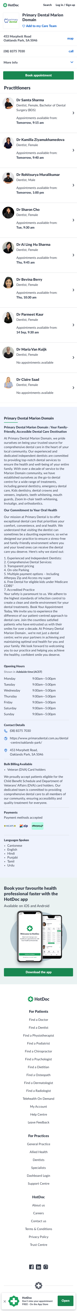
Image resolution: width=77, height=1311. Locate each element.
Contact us (38, 1221)
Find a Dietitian (38, 1067)
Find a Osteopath (38, 1075)
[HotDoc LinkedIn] (38, 1267)
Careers (38, 1213)
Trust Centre (38, 1244)
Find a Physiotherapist (38, 1035)
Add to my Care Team (41, 26)
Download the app (39, 972)
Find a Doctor (38, 1019)
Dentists (38, 1160)
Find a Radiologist (38, 1090)
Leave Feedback (38, 1122)
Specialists (38, 1167)
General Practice (38, 1144)
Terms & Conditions (38, 1229)
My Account (38, 1106)
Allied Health (39, 1152)
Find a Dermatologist (38, 1083)
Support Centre (38, 1183)
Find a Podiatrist (38, 1043)
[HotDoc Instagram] (45, 1267)
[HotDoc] (11, 5)
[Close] (4, 1301)
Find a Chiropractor (38, 1051)
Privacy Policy (38, 1237)
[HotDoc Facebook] (31, 1267)
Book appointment (38, 75)
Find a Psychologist (38, 1059)
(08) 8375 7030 (20, 730)
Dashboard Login (38, 1175)
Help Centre (38, 1114)
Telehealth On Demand (38, 1098)
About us (38, 1205)
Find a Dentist (38, 1027)
